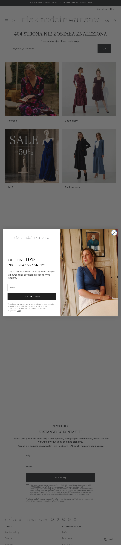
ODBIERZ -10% (32, 296)
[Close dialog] (114, 232)
